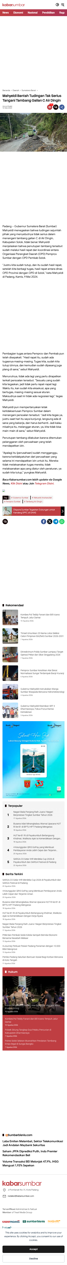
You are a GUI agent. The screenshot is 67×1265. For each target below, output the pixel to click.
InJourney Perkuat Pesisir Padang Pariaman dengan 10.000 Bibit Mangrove (31, 947)
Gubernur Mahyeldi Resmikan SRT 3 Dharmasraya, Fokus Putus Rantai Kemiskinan (38, 709)
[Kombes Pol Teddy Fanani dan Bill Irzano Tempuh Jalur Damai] (10, 617)
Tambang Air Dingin (34, 501)
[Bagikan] (62, 107)
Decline (33, 1258)
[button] (57, 5)
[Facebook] (43, 521)
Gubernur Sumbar (20, 497)
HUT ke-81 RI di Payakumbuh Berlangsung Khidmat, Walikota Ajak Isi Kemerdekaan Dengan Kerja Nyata (36, 837)
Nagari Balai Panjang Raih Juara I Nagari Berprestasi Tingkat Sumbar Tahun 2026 (33, 813)
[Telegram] (55, 521)
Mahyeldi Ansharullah (43, 497)
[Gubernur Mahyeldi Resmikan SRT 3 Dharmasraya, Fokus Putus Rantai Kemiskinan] (10, 710)
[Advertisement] (33, 52)
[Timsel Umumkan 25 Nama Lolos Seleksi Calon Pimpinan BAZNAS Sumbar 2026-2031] (10, 636)
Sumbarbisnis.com (20, 1135)
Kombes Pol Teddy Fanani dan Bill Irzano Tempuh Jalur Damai (31, 1020)
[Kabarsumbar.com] (13, 4)
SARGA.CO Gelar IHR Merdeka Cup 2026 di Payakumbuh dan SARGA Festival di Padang (34, 860)
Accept (33, 1249)
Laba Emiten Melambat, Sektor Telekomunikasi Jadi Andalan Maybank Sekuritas (32, 1143)
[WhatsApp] (62, 521)
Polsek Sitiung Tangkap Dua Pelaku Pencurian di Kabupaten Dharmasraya (28, 1031)
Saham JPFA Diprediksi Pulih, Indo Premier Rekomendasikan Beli (29, 1153)
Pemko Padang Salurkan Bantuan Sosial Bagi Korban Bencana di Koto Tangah (32, 958)
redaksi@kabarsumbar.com (21, 1196)
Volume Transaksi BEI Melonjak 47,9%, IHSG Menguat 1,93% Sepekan (30, 1163)
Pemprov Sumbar (13, 501)
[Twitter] (49, 521)
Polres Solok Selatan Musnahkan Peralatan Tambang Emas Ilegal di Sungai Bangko (30, 1042)
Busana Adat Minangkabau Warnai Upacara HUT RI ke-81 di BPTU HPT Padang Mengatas (37, 825)
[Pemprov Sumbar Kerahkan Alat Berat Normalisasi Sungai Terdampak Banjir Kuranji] (10, 673)
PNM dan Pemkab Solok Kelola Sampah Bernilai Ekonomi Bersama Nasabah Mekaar (29, 936)
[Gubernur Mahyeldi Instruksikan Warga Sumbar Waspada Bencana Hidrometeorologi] (10, 691)
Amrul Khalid (7, 106)
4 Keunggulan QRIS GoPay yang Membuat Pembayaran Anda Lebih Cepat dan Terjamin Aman (34, 849)
